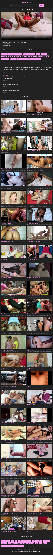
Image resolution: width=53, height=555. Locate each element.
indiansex (25, 54)
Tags (29, 549)
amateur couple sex (35, 58)
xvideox (26, 2)
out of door (4, 543)
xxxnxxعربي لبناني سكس (14, 543)
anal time (20, 540)
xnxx (13, 54)
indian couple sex (6, 54)
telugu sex (32, 54)
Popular (25, 549)
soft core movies (6, 540)
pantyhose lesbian (37, 540)
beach (44, 543)
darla (40, 543)
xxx (36, 56)
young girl (4, 56)
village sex (44, 54)
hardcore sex (17, 56)
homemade (26, 58)
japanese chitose (19, 545)
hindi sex (40, 56)
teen (23, 56)
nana (12, 540)
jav (16, 540)
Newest (20, 549)
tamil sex (10, 56)
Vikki (4, 49)
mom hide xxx (46, 540)
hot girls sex (19, 54)
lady (37, 543)
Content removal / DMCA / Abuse (30, 553)
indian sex (12, 58)
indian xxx (19, 58)
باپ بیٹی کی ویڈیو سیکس (7, 545)
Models (33, 549)
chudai (38, 54)
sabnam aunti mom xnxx (28, 543)
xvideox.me (18, 553)
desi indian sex (29, 56)
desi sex (46, 56)
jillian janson (28, 540)
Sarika (30, 49)
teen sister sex (5, 58)
